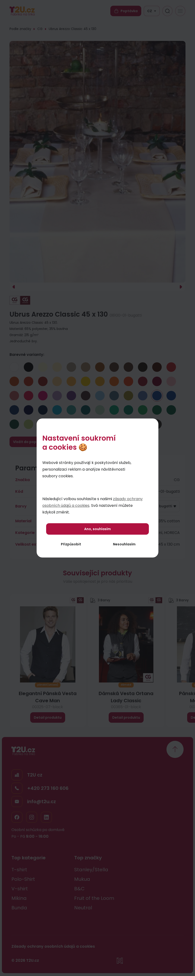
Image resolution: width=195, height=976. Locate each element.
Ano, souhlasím (97, 529)
